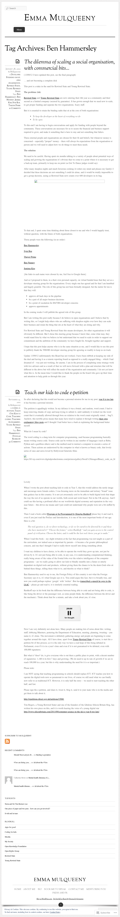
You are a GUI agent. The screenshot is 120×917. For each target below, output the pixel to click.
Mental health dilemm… (23, 786)
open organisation (14, 81)
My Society (9, 841)
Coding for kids (11, 832)
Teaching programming (14, 421)
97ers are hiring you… (22, 762)
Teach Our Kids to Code (13, 414)
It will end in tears (11, 813)
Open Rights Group (12, 851)
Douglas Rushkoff (16, 437)
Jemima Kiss (29, 268)
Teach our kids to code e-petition (56, 393)
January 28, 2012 (13, 69)
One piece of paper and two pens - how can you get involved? (27, 808)
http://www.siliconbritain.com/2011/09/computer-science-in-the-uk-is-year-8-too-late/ (61, 711)
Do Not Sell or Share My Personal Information (68, 899)
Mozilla (7, 837)
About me (29, 889)
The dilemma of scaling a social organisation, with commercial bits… (69, 65)
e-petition (13, 409)
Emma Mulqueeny (60, 18)
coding (15, 408)
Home (17, 889)
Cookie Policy (55, 912)
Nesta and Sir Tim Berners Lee (16, 804)
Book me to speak (55, 889)
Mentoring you (96, 889)
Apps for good (10, 827)
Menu (19, 29)
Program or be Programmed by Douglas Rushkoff (69, 513)
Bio (40, 889)
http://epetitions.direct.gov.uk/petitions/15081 (44, 698)
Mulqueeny (15, 71)
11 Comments (14, 108)
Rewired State (13, 85)
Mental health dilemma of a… (39, 778)
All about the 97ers (40, 762)
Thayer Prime (14, 105)
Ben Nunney (13, 98)
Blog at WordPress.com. (44, 899)
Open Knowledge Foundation (15, 846)
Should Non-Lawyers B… (23, 755)
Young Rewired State (50, 97)
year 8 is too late (106, 399)
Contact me (76, 889)
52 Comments (14, 441)
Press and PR (59, 893)
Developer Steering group (13, 76)
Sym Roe (16, 102)
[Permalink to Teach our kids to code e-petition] (18, 392)
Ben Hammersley (12, 96)
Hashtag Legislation (43, 755)
